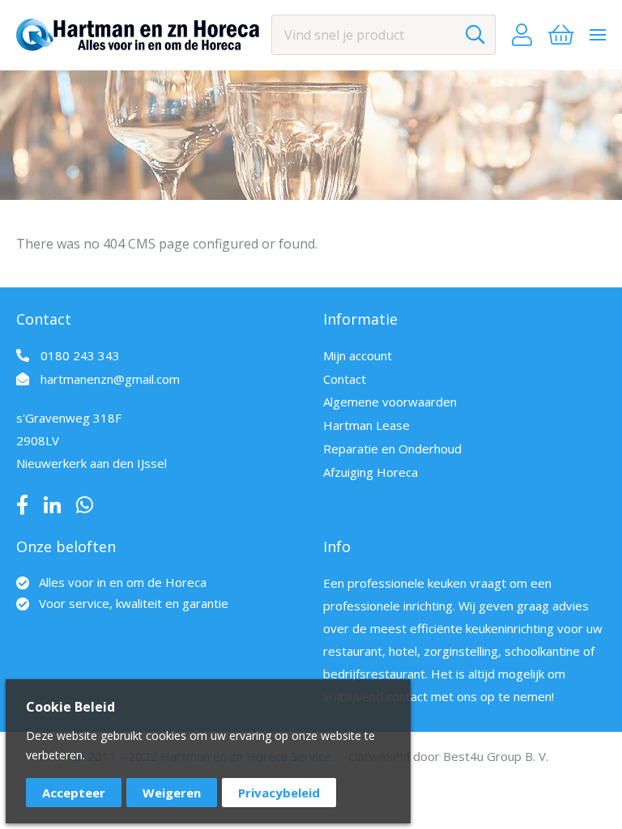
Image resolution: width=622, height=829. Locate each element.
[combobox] (383, 35)
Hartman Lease (366, 425)
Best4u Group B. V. (495, 756)
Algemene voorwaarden (390, 401)
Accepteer (73, 792)
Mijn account (357, 355)
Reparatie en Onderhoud (392, 448)
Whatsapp (84, 505)
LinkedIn (52, 505)
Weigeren (172, 792)
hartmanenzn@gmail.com (110, 379)
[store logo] (137, 35)
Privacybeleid (279, 792)
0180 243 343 (80, 355)
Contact (344, 379)
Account (522, 34)
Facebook (22, 505)
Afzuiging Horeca (370, 472)
